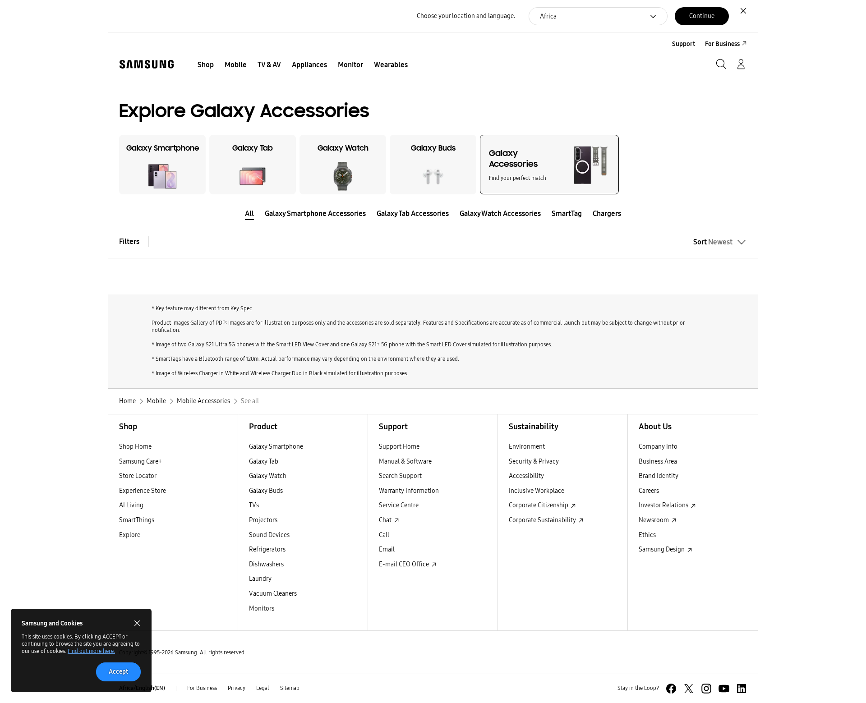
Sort (712, 242)
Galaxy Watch (267, 476)
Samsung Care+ (140, 461)
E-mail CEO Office (404, 564)
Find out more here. (91, 651)
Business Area (658, 461)
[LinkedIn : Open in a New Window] (741, 688)
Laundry (260, 579)
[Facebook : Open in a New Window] (671, 688)
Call (384, 535)
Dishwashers (266, 564)
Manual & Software (405, 461)
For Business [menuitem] (722, 44)
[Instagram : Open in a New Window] (706, 688)
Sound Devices (269, 535)
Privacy (236, 688)
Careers (649, 491)
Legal (262, 688)
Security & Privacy (534, 461)
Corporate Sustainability (543, 520)
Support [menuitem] (683, 44)
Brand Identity (658, 476)
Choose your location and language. (466, 16)
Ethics (647, 535)
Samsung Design (662, 549)
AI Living (131, 505)
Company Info (658, 446)
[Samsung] (146, 64)
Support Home (399, 446)
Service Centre (399, 505)
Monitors (261, 608)
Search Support (400, 476)
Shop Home (135, 446)
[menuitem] (205, 65)
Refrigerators (267, 549)
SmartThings (136, 520)
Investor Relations (664, 505)
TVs (254, 505)
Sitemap (289, 688)
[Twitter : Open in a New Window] (688, 688)
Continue (701, 16)
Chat (386, 520)
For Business (202, 688)
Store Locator (138, 476)
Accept (118, 671)
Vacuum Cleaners (273, 593)
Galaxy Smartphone (276, 446)
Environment (527, 446)
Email (387, 549)
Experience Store (142, 491)
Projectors (263, 520)
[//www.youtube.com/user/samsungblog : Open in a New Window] (724, 688)
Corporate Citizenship (539, 505)
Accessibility (526, 476)
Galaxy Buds (266, 491)
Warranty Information (409, 491)
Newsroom (654, 520)
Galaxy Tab (263, 461)
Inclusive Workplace (536, 491)
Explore (129, 535)
